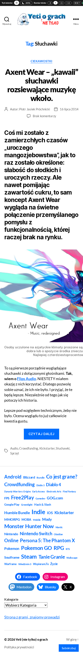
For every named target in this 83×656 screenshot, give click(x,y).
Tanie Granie (52, 557)
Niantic (59, 527)
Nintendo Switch (36, 533)
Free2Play (22, 497)
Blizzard (29, 477)
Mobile (36, 519)
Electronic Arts (54, 491)
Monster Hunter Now (29, 526)
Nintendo (11, 534)
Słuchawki (63, 448)
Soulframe (12, 557)
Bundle (40, 477)
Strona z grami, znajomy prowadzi (32, 617)
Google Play (11, 504)
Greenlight (27, 504)
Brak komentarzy (44, 116)
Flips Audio (26, 378)
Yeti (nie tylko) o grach (32, 639)
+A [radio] (61, 3)
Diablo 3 (40, 485)
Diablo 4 (53, 484)
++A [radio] (68, 3)
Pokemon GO (36, 548)
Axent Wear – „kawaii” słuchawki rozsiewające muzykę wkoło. (41, 85)
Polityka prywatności (19, 647)
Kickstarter (47, 448)
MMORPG (12, 519)
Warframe (10, 564)
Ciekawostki (41, 61)
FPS (6, 498)
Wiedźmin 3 (24, 564)
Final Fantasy (69, 491)
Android (12, 477)
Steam (29, 556)
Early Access (38, 491)
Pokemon (11, 548)
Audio (14, 448)
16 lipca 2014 (69, 109)
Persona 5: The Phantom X (47, 540)
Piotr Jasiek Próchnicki (34, 109)
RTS (68, 549)
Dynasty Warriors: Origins (17, 491)
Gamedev (40, 498)
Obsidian (58, 534)
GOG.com (55, 498)
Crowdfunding (28, 448)
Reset (77, 3)
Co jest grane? (61, 476)
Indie (38, 511)
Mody (47, 519)
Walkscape (71, 557)
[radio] (16, 3)
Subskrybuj (69, 648)
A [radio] (55, 3)
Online (11, 540)
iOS (50, 512)
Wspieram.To (41, 564)
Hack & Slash (42, 504)
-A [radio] (50, 3)
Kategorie (11, 599)
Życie (54, 564)
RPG (59, 548)
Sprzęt (14, 453)
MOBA (26, 519)
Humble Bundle (17, 512)
